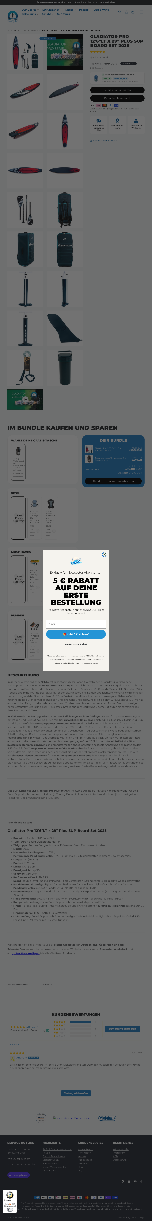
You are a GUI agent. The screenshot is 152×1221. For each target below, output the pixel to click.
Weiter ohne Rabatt (76, 644)
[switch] (10, 1210)
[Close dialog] (104, 554)
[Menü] (15, 1191)
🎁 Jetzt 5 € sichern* (76, 634)
